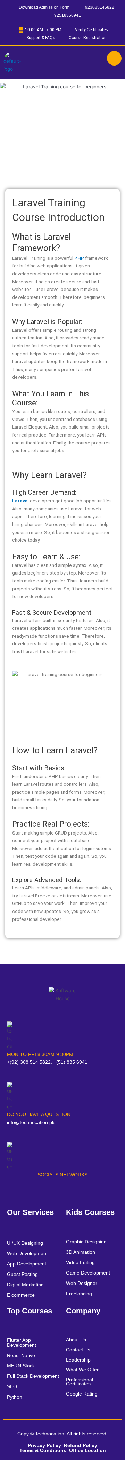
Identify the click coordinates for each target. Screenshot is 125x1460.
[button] (62, 62)
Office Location (87, 1450)
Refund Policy (80, 1445)
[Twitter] (37, 1190)
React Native (21, 1355)
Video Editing (80, 1262)
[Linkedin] (63, 1190)
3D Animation (80, 1252)
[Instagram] (77, 1190)
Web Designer (81, 1283)
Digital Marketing (25, 1284)
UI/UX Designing (25, 1243)
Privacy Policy (44, 1445)
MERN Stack (21, 1365)
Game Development (88, 1273)
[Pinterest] (90, 1190)
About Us (76, 1339)
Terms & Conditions (42, 1450)
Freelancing (79, 1293)
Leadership (78, 1360)
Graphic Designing (86, 1241)
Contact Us (78, 1350)
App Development (26, 1264)
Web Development (27, 1253)
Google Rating (82, 1394)
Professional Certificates (79, 1382)
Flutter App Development (21, 1342)
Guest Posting (22, 1274)
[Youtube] (50, 1190)
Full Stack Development (33, 1376)
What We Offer (82, 1369)
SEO (12, 1386)
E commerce (21, 1295)
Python (14, 1397)
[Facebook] (24, 1190)
